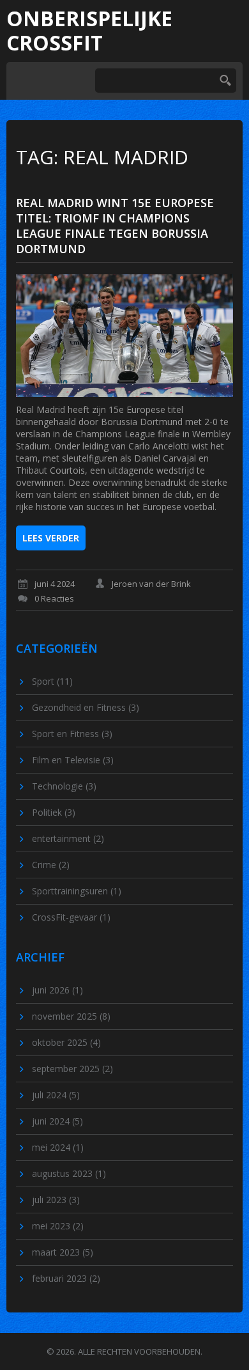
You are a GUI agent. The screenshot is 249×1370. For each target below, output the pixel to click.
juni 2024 (57, 1121)
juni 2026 (57, 990)
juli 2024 (56, 1095)
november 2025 (71, 1016)
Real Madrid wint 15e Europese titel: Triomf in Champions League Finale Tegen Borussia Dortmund (115, 225)
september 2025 (72, 1069)
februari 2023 (66, 1278)
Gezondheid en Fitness (85, 707)
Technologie (64, 786)
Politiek (53, 812)
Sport (52, 681)
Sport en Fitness (72, 734)
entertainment (68, 838)
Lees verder (50, 538)
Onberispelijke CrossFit (89, 31)
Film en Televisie (73, 760)
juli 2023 (56, 1200)
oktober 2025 (66, 1042)
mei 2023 (58, 1226)
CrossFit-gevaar (71, 917)
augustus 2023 (69, 1173)
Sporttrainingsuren (76, 891)
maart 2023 (62, 1252)
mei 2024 (58, 1147)
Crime (51, 865)
